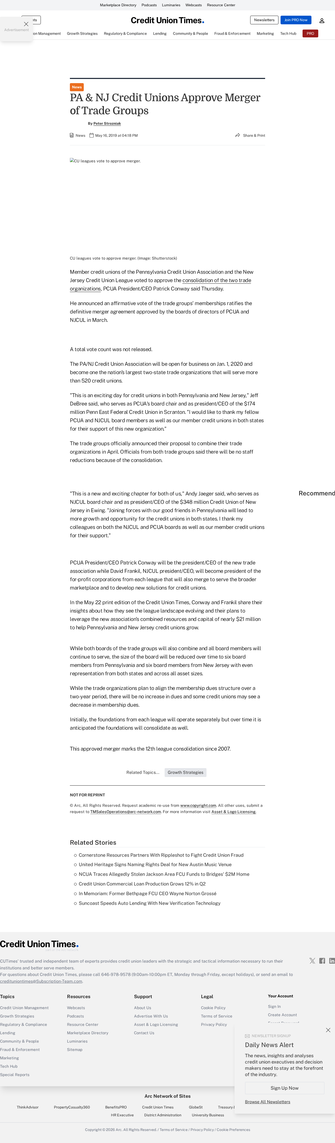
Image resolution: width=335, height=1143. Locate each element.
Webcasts (194, 5)
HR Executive (122, 1115)
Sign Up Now (285, 1088)
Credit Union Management (24, 1007)
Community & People (19, 1041)
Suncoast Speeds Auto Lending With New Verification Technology (150, 903)
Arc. (119, 1130)
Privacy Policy (202, 1130)
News (77, 87)
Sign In (274, 1006)
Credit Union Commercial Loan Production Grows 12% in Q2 (142, 884)
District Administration (162, 1115)
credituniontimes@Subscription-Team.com (41, 981)
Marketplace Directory (118, 5)
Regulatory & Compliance (23, 1024)
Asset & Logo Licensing (156, 1024)
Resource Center (221, 5)
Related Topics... (142, 772)
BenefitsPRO (116, 1107)
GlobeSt (196, 1107)
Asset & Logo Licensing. (233, 811)
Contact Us (144, 1033)
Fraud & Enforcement (20, 1049)
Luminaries (171, 5)
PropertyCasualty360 (72, 1107)
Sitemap (74, 1049)
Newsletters (264, 20)
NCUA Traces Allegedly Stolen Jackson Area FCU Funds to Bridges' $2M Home (164, 874)
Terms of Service (216, 1016)
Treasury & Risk (231, 1107)
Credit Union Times (158, 1107)
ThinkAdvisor (27, 1107)
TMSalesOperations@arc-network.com (125, 811)
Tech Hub (9, 1066)
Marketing (9, 1058)
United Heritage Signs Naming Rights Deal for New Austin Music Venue (155, 864)
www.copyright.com (198, 805)
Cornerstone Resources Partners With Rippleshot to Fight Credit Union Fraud (161, 855)
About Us (142, 1007)
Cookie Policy (213, 1007)
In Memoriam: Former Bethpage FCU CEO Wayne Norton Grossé (147, 893)
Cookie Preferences (233, 1130)
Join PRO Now (296, 20)
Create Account (282, 1015)
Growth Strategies (17, 1016)
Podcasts (149, 5)
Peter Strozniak (107, 123)
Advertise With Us (151, 1016)
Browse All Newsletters (267, 1101)
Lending (7, 1033)
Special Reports (15, 1074)
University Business (208, 1115)
